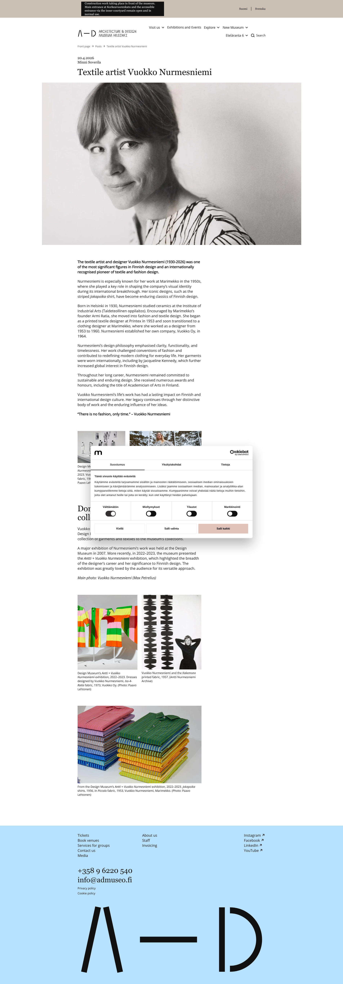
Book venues (88, 840)
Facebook (252, 840)
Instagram (252, 835)
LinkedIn (251, 845)
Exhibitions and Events (184, 27)
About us (149, 835)
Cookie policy (86, 893)
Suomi (243, 8)
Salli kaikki (223, 528)
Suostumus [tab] (117, 464)
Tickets (83, 835)
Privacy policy (87, 888)
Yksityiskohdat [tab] (171, 464)
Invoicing (149, 845)
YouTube (251, 850)
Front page (84, 46)
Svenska (260, 8)
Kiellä (119, 528)
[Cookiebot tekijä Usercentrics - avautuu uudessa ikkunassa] (232, 453)
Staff (146, 840)
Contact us (86, 850)
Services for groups (94, 845)
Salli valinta (171, 528)
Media (83, 855)
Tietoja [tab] (225, 464)
